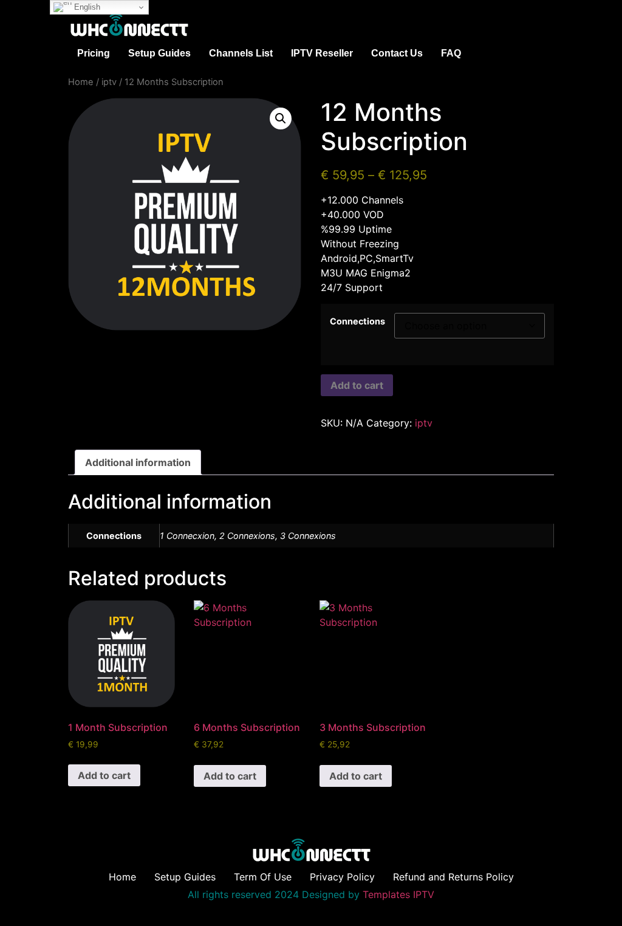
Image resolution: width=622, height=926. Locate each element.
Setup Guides (159, 53)
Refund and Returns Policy (453, 877)
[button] (281, 118)
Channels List (241, 53)
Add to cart (356, 385)
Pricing (93, 53)
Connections (357, 321)
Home (81, 82)
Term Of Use (263, 877)
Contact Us (397, 53)
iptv (109, 82)
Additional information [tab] (138, 462)
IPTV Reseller (322, 53)
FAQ (451, 53)
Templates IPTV (398, 894)
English (86, 7)
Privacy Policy (342, 877)
